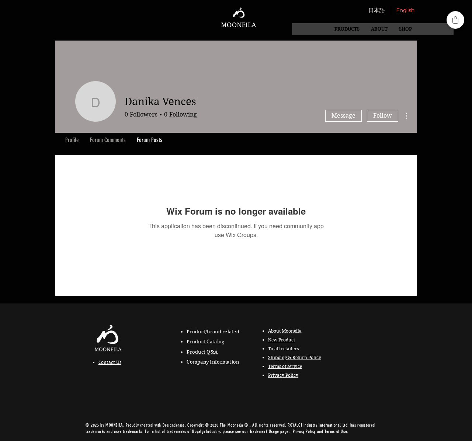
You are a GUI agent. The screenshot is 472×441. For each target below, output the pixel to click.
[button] (379, 29)
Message (343, 115)
